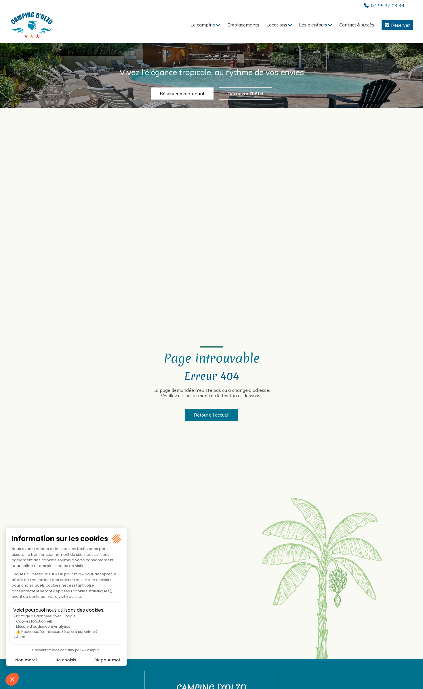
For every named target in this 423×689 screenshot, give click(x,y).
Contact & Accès (356, 25)
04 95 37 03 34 (387, 5)
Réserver (400, 25)
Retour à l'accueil (211, 415)
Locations (276, 25)
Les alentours (313, 25)
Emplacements (243, 25)
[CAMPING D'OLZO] (31, 25)
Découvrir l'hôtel (245, 93)
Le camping (202, 25)
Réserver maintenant (182, 93)
